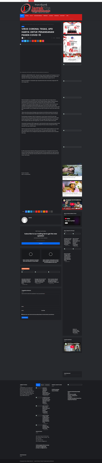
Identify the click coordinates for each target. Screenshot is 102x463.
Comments (47, 384)
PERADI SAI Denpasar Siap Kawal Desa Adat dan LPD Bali (76, 331)
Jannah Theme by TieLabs (38, 461)
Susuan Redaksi (55, 390)
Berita (22, 15)
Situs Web (43, 310)
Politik (31, 15)
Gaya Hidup (62, 15)
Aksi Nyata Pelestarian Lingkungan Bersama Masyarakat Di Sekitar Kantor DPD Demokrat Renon (26, 281)
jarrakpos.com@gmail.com (42, 441)
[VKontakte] (38, 41)
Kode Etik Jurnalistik (72, 394)
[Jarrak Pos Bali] (36, 9)
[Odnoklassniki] (40, 41)
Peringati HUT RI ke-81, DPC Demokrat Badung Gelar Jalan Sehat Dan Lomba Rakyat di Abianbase (40, 281)
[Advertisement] (41, 91)
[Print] (52, 212)
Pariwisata (45, 15)
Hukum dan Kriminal (38, 15)
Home (23, 24)
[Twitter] (25, 41)
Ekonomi (26, 15)
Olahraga (51, 15)
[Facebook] (23, 41)
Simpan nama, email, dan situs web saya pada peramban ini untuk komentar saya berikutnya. (38, 314)
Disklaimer (70, 396)
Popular (38, 384)
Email (23, 310)
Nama (23, 306)
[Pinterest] (33, 41)
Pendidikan (56, 15)
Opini (67, 15)
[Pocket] (43, 41)
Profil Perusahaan (55, 389)
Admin (30, 217)
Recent (42, 384)
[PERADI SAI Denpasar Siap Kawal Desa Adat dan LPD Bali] (76, 288)
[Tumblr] (30, 41)
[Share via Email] (49, 212)
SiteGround (52, 461)
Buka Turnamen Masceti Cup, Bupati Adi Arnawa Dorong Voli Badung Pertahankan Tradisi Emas (53, 281)
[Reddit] (35, 41)
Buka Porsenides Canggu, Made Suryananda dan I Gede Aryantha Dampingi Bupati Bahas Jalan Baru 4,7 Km (67, 257)
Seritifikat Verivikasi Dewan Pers (74, 398)
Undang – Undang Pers (72, 395)
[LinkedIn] (28, 41)
